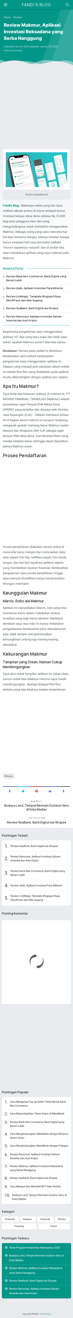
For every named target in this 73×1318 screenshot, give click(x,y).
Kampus (27, 1219)
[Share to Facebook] (9, 790)
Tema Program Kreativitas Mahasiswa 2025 (34, 1247)
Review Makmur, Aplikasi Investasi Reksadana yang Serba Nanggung (35, 1270)
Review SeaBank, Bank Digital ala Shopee (32, 308)
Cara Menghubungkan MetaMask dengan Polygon (39, 1145)
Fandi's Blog (36, 4)
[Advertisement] (36, 106)
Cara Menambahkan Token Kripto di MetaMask (37, 1113)
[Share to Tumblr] (63, 790)
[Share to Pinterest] (36, 790)
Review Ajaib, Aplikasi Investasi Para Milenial (34, 288)
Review (9, 776)
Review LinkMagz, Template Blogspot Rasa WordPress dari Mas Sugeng (33, 298)
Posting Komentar (13, 50)
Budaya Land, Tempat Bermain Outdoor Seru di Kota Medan (36, 807)
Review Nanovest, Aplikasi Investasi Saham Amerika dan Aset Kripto (33, 318)
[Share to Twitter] (23, 790)
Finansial (10, 1219)
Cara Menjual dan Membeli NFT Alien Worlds (35, 1186)
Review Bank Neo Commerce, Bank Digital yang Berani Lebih (36, 278)
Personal (45, 1219)
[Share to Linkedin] (50, 790)
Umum (53, 1226)
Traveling (19, 1226)
